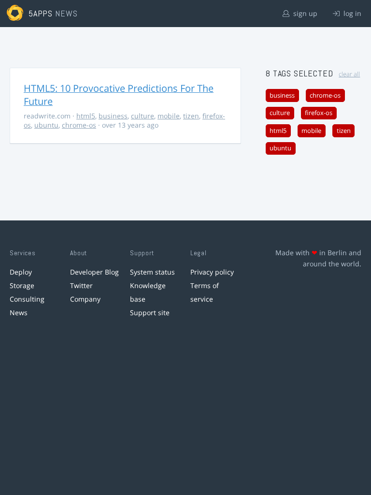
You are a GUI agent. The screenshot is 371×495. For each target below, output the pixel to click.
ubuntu (46, 125)
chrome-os (79, 125)
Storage (22, 285)
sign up (304, 13)
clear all (349, 74)
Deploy (21, 272)
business (113, 115)
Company (85, 299)
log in (351, 13)
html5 (85, 115)
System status (152, 272)
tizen (191, 115)
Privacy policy (212, 272)
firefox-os (318, 113)
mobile (168, 115)
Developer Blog (94, 272)
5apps (41, 13)
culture (142, 115)
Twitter (81, 285)
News (19, 312)
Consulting (27, 299)
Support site (150, 312)
